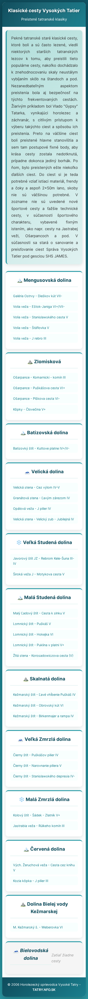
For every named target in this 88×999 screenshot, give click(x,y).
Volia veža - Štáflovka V (31, 328)
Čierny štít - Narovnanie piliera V (37, 765)
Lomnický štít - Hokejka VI (33, 634)
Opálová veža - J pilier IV (32, 508)
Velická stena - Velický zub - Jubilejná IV (43, 519)
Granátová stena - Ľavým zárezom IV (41, 498)
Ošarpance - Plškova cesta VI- (36, 398)
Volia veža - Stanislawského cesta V (40, 317)
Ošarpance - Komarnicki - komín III (39, 377)
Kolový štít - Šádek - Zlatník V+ (36, 815)
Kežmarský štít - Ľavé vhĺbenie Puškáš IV (44, 694)
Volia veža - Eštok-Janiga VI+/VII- (39, 306)
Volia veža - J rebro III (29, 338)
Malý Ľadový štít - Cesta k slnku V (39, 613)
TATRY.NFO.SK (44, 990)
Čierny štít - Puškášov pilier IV (35, 755)
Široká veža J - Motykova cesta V (39, 574)
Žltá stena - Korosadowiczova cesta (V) (43, 655)
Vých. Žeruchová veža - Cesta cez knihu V (44, 867)
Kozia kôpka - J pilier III (30, 881)
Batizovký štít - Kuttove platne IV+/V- (41, 448)
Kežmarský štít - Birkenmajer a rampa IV (43, 716)
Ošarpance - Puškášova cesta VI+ (39, 388)
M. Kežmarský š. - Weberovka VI (38, 927)
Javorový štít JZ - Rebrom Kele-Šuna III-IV (43, 560)
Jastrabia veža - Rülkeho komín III (39, 826)
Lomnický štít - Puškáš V (32, 624)
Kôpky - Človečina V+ (29, 409)
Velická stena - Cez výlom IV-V (36, 487)
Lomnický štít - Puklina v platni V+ (38, 645)
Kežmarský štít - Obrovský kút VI (38, 705)
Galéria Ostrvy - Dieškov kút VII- (37, 296)
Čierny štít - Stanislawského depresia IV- (44, 776)
